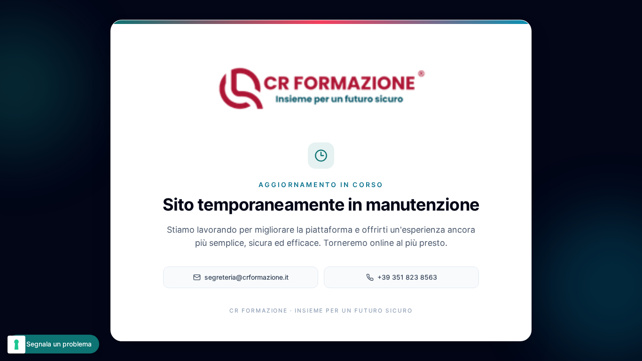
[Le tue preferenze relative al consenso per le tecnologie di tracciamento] (16, 344)
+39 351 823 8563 (407, 277)
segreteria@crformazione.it (246, 277)
